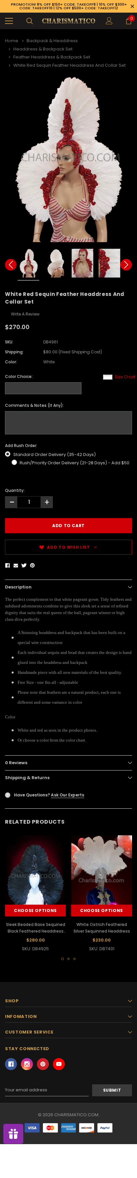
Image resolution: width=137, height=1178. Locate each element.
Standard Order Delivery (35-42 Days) (54, 454)
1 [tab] (62, 958)
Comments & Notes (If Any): (34, 405)
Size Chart (125, 377)
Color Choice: (19, 376)
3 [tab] (74, 958)
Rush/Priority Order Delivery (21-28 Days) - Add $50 (74, 463)
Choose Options (35, 910)
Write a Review (25, 314)
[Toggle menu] (9, 21)
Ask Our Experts (67, 795)
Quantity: (15, 490)
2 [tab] (68, 958)
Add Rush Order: (21, 445)
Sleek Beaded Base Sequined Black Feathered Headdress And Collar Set (35, 931)
